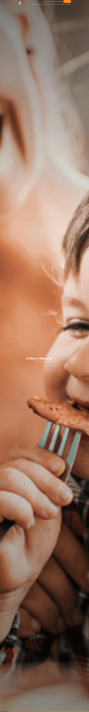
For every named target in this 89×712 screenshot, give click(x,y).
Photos (62, 4)
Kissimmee (49, 4)
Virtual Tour (67, 4)
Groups (58, 4)
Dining (54, 4)
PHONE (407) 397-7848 (51, 1)
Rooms (33, 4)
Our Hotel (43, 4)
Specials (38, 4)
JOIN (46, 1)
